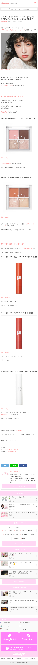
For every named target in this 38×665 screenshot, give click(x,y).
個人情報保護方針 (17, 658)
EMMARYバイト (32, 530)
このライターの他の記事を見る (19, 486)
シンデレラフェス (27, 626)
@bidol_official (12, 451)
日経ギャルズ (7, 622)
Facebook (24, 534)
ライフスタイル (26, 622)
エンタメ (6, 629)
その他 (24, 629)
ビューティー (3, 21)
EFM (23, 530)
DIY (17, 530)
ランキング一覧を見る (19, 581)
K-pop (23, 538)
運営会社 (3, 658)
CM (11, 530)
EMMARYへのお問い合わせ (30, 658)
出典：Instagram (5, 69)
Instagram (16, 538)
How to (32, 534)
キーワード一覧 (19, 543)
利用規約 (9, 658)
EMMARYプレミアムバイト (11, 534)
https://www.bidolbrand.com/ (12, 449)
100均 (5, 530)
